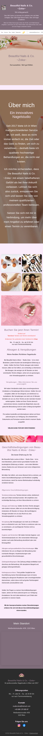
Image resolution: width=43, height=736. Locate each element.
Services (6, 32)
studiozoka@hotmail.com (34, 32)
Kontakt (13, 32)
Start (2, 32)
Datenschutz (18, 32)
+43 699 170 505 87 (21, 709)
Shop (10, 32)
